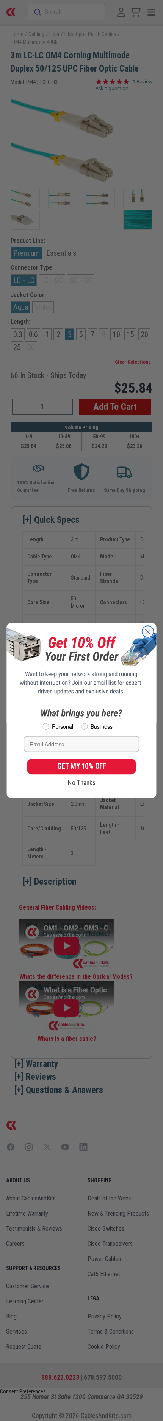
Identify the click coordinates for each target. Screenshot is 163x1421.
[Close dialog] (148, 631)
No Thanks (82, 783)
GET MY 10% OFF (81, 766)
